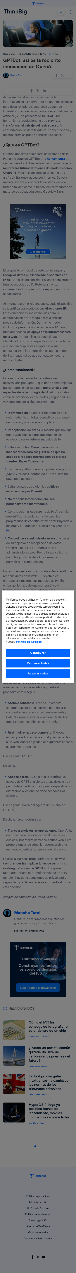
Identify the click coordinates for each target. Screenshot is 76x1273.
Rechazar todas (38, 663)
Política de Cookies (29, 641)
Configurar (38, 653)
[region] (38, 636)
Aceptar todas (38, 673)
